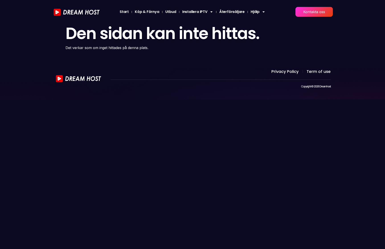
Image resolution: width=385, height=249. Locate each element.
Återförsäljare (232, 11)
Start (124, 11)
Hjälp (255, 11)
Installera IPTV (194, 11)
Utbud (170, 11)
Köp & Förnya (147, 11)
